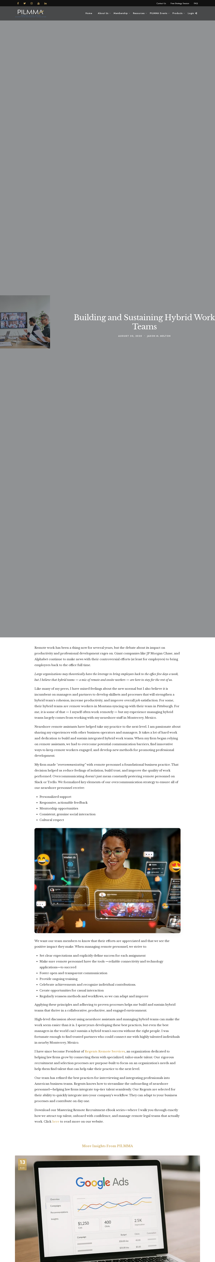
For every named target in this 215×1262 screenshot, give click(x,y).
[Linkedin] (45, 3)
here (55, 1121)
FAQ (196, 3)
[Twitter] (24, 3)
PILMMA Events (158, 13)
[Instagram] (31, 3)
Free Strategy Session (180, 3)
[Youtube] (38, 3)
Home (88, 13)
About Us (103, 13)
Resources (139, 13)
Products (178, 13)
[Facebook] (18, 3)
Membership (121, 13)
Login (191, 13)
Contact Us (161, 3)
